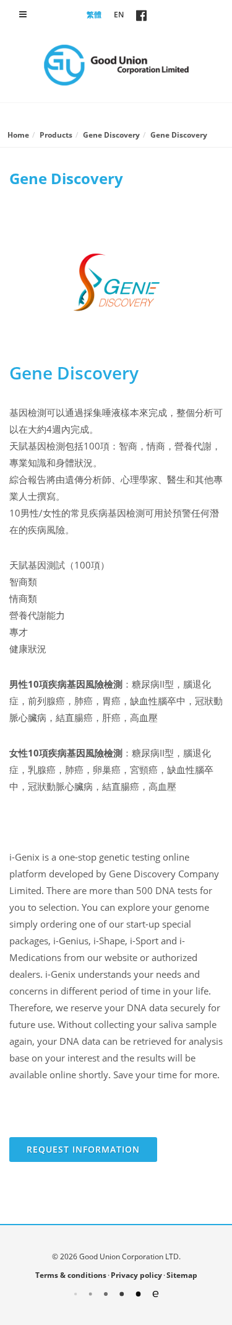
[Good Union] (116, 65)
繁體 (94, 14)
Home (18, 135)
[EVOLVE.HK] (116, 1293)
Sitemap (181, 1275)
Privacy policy (136, 1275)
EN (119, 14)
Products (56, 135)
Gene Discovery (111, 135)
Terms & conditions (70, 1275)
